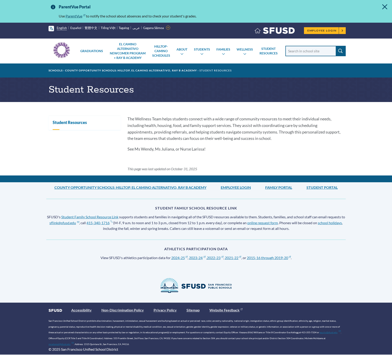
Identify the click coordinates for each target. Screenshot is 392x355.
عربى (136, 28)
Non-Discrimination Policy (122, 310)
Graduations (91, 51)
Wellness (245, 49)
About (181, 49)
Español (75, 28)
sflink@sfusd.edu (62, 223)
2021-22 (231, 257)
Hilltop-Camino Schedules (161, 50)
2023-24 (196, 257)
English (62, 28)
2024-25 (178, 257)
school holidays (330, 223)
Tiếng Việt (108, 28)
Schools (56, 70)
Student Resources (269, 51)
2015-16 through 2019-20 (267, 257)
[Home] (275, 31)
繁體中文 (91, 28)
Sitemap (193, 310)
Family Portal (278, 187)
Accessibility (81, 310)
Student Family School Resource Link (89, 217)
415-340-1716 (98, 223)
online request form (262, 223)
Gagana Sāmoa (153, 28)
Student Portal (322, 187)
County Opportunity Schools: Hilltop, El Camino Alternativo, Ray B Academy (131, 70)
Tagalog (124, 28)
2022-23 (213, 257)
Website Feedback (224, 310)
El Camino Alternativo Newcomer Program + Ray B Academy (128, 51)
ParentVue (74, 16)
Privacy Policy (165, 310)
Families (223, 49)
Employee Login (322, 30)
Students (202, 49)
